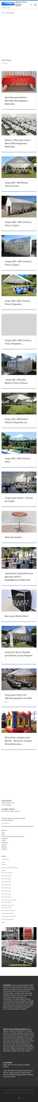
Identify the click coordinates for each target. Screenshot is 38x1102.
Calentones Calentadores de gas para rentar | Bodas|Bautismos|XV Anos (19, 576)
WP (12, 1093)
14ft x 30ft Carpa (6, 885)
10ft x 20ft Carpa (6, 894)
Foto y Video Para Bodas (9, 916)
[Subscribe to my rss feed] (19, 1098)
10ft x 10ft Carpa (6, 897)
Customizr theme (29, 1093)
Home (3, 13)
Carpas (4, 870)
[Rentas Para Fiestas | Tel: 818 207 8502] (8, 3)
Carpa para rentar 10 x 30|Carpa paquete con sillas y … (18, 698)
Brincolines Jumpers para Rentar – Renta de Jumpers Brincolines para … (18, 740)
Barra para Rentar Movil (16, 616)
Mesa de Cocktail (13, 537)
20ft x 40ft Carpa (6, 876)
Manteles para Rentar (8, 905)
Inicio (3, 862)
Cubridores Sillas (6, 907)
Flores (3, 922)
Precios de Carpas (7, 873)
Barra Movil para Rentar (8, 910)
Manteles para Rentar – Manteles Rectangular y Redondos (16, 100)
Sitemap (4, 864)
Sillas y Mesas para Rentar (9, 900)
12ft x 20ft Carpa (6, 888)
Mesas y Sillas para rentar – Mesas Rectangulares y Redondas (18, 143)
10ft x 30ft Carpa (6, 891)
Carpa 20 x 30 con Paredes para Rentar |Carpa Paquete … (18, 655)
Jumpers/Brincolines (7, 919)
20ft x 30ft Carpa (6, 879)
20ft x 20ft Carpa (6, 882)
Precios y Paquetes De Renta (10, 867)
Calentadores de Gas (8, 913)
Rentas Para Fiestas (15, 1090)
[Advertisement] (19, 36)
